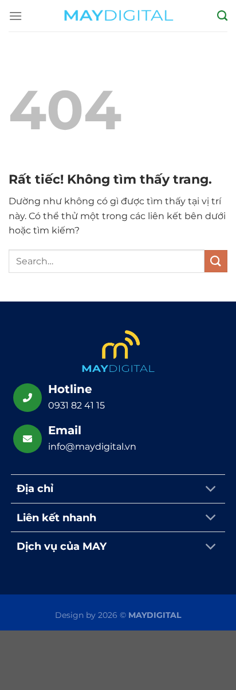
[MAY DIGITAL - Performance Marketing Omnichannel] (118, 15)
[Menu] (15, 16)
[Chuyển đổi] (211, 490)
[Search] (222, 16)
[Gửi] (215, 261)
